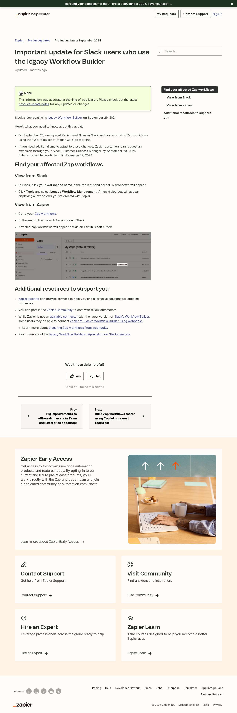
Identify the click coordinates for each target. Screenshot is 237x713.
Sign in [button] (217, 14)
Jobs (159, 687)
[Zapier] (22, 704)
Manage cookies (188, 704)
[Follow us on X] (43, 691)
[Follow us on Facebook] (29, 691)
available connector (64, 316)
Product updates (39, 40)
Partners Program (212, 694)
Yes (78, 376)
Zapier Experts (29, 299)
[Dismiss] (232, 3)
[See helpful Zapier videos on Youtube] (51, 691)
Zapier (19, 40)
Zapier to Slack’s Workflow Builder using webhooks (106, 321)
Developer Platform (127, 687)
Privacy (217, 704)
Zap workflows (45, 213)
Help (108, 687)
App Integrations (212, 687)
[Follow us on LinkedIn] (36, 691)
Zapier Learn (137, 652)
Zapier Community (60, 310)
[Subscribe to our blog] (58, 691)
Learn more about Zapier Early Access (50, 541)
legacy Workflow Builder (65, 117)
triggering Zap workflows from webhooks (78, 327)
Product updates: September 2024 (78, 40)
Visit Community (140, 595)
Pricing (96, 687)
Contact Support (34, 595)
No (98, 376)
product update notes (34, 104)
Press (148, 687)
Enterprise (173, 687)
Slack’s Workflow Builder (131, 316)
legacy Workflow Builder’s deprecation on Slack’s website (89, 334)
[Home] (32, 14)
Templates (191, 687)
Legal (206, 704)
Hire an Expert (32, 652)
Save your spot (158, 4)
